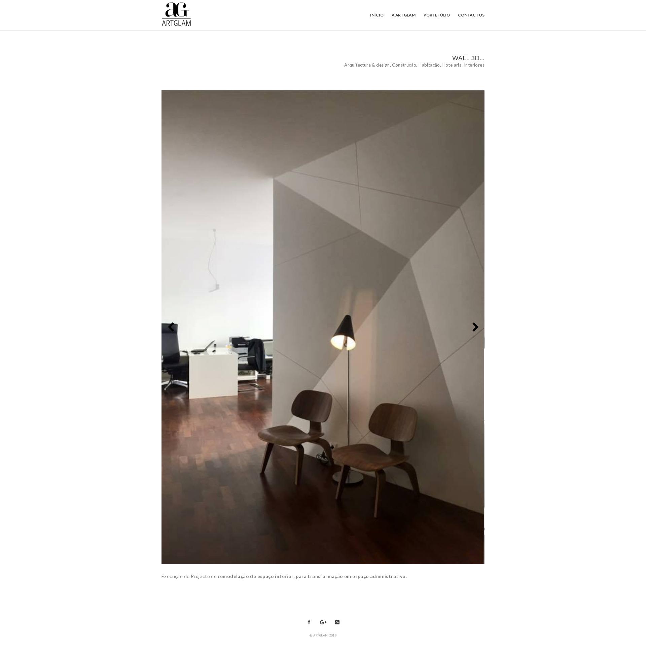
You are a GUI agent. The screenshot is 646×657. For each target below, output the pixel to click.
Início (376, 14)
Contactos (471, 14)
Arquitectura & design (367, 65)
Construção (404, 65)
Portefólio (437, 14)
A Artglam (404, 14)
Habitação (429, 65)
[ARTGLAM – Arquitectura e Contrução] (178, 14)
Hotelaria (452, 65)
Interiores (474, 65)
